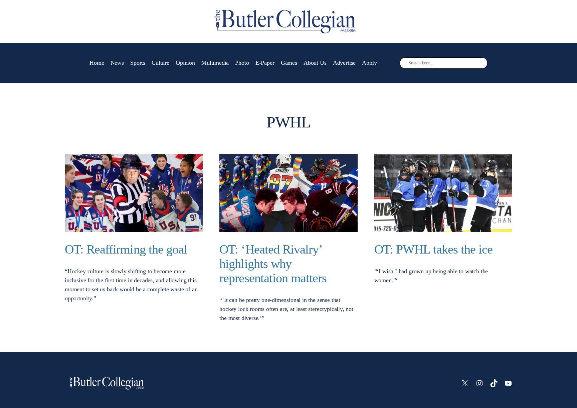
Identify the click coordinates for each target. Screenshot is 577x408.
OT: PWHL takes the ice (433, 249)
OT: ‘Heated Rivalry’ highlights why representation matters (273, 263)
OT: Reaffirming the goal (126, 249)
